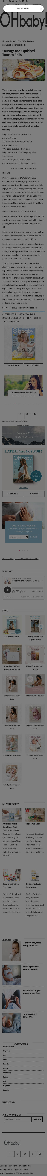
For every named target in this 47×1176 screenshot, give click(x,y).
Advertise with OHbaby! (23, 8)
